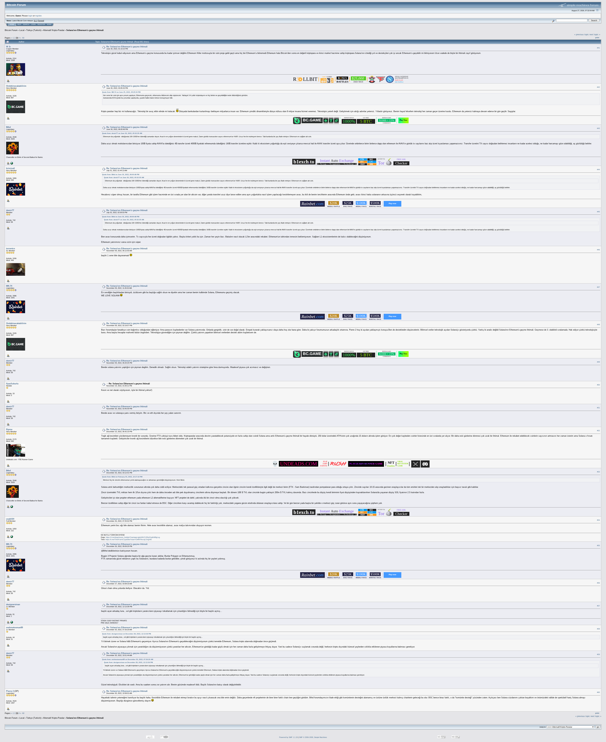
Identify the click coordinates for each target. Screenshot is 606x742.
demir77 (10, 210)
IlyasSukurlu (12, 383)
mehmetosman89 (14, 627)
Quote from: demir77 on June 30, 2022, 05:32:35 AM (122, 133)
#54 (598, 520)
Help (19, 24)
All (23, 38)
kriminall (10, 168)
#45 (598, 212)
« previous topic (581, 34)
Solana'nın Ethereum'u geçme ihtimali (85, 30)
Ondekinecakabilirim (16, 86)
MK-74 (9, 286)
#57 (598, 606)
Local (21, 30)
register (38, 16)
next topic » (594, 34)
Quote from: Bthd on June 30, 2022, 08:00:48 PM (120, 174)
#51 (598, 408)
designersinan (13, 604)
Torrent (41, 21)
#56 (598, 583)
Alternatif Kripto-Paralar (53, 30)
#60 (598, 692)
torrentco (10, 248)
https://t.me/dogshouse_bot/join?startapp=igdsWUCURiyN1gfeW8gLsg (133, 537)
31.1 (35, 21)
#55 (598, 545)
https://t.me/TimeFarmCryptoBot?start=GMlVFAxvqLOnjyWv (129, 539)
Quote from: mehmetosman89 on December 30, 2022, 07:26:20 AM (127, 659)
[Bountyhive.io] (11, 622)
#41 (598, 48)
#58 (598, 629)
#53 (598, 472)
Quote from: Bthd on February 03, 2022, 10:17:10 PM (122, 477)
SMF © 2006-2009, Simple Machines (313, 737)
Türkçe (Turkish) (33, 30)
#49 (598, 362)
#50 (598, 385)
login (30, 16)
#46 (598, 250)
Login (33, 24)
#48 (598, 324)
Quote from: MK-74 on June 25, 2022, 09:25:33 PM (121, 92)
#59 (598, 654)
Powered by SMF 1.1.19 (288, 737)
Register (41, 24)
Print (597, 38)
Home (12, 24)
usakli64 (10, 519)
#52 (598, 431)
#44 (598, 169)
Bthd (8, 127)
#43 (598, 128)
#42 (598, 87)
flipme (9, 429)
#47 (598, 287)
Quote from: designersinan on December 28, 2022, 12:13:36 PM (126, 634)
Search (26, 24)
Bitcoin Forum (11, 30)
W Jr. (8, 46)
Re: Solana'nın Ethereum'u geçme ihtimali (127, 46)
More (49, 24)
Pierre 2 (10, 691)
